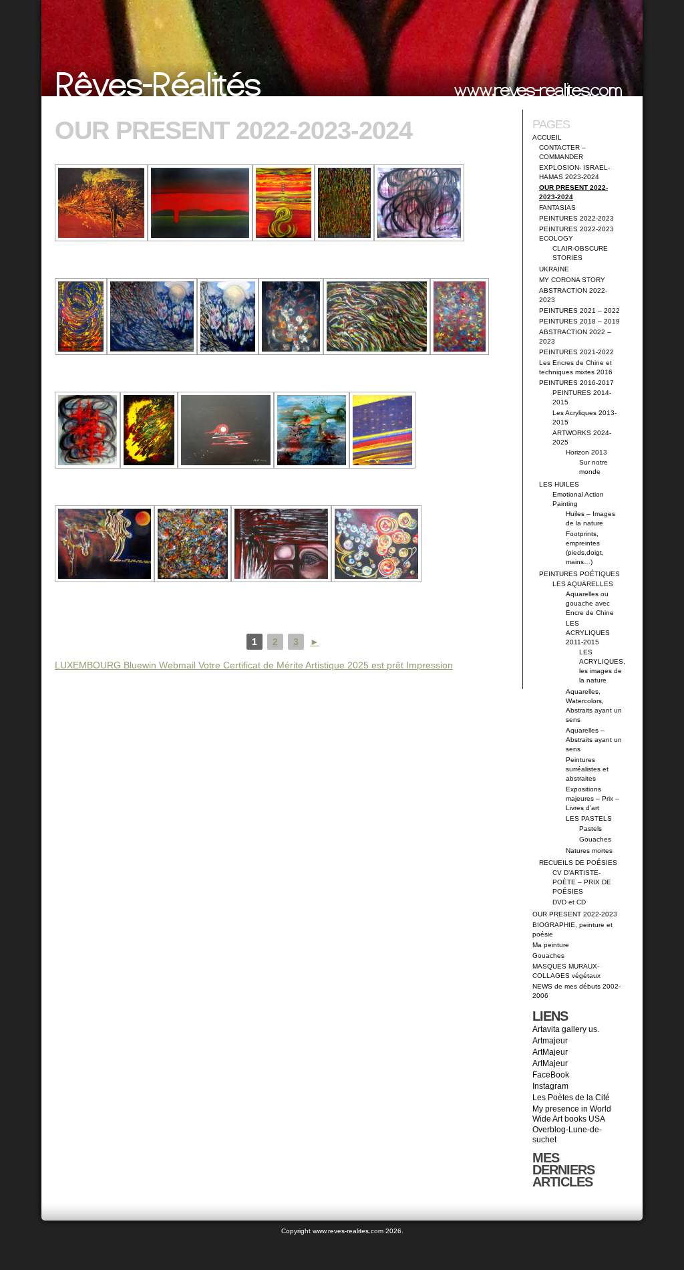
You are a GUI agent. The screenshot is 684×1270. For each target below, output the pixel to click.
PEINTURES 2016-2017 (576, 382)
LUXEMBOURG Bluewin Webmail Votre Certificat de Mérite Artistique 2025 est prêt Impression (254, 665)
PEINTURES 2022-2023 (576, 218)
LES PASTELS (589, 818)
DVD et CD (569, 902)
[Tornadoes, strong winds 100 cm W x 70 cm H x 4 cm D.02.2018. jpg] (377, 316)
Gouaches (595, 839)
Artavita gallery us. (565, 1029)
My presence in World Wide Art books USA (571, 1114)
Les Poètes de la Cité (571, 1097)
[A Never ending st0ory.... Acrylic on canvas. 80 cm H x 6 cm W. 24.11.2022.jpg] (81, 316)
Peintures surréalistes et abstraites (587, 769)
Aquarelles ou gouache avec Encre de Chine (590, 603)
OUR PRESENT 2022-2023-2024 (233, 130)
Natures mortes (589, 850)
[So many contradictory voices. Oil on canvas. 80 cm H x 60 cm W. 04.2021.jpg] (460, 316)
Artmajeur (550, 1040)
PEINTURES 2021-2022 (576, 352)
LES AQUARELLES (582, 584)
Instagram (550, 1086)
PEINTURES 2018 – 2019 (579, 321)
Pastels (590, 828)
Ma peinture (550, 944)
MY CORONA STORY (572, 279)
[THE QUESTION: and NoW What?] (283, 203)
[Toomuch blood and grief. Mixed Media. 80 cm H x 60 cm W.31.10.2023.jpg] (344, 203)
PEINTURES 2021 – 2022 (579, 310)
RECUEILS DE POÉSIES (578, 862)
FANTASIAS (557, 207)
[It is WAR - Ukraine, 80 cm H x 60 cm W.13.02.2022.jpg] (149, 430)
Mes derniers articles (563, 1169)
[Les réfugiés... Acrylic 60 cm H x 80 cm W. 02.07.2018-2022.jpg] (104, 544)
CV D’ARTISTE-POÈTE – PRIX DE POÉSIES (581, 882)
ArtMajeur (550, 1052)
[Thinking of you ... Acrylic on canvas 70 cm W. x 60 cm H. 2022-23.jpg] (376, 544)
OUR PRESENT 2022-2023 (574, 914)
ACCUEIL (547, 137)
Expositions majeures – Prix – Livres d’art (592, 798)
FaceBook (550, 1075)
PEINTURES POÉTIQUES (579, 574)
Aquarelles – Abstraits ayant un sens (594, 740)
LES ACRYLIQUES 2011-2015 (588, 633)
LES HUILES (559, 484)
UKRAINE (554, 269)
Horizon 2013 (586, 452)
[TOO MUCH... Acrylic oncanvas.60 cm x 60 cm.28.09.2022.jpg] (193, 544)
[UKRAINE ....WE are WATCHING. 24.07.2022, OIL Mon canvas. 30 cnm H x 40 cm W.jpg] (281, 544)
